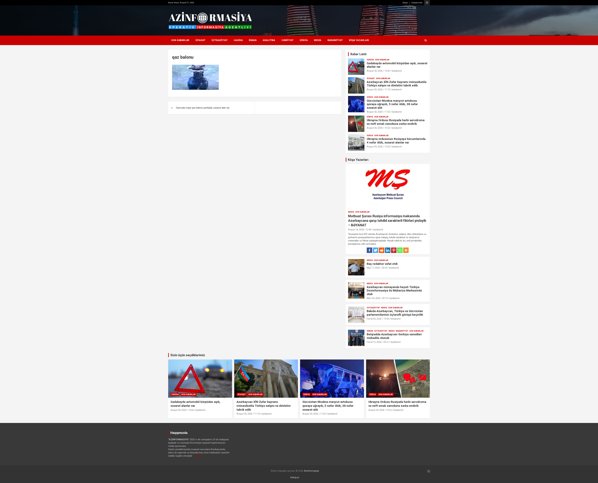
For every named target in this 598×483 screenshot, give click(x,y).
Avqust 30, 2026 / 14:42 (378, 71)
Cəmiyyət (287, 40)
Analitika (269, 40)
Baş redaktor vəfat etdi (382, 264)
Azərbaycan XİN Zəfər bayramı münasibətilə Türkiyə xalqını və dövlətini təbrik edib (396, 83)
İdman (252, 40)
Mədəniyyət (335, 40)
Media (317, 40)
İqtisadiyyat (220, 40)
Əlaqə (405, 2)
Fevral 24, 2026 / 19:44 (378, 319)
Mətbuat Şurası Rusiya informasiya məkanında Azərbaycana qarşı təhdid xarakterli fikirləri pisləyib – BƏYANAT (387, 220)
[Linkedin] (387, 250)
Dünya (304, 40)
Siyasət (200, 40)
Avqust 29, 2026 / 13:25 (378, 146)
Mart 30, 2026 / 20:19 (377, 298)
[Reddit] (381, 250)
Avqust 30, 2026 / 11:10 (378, 89)
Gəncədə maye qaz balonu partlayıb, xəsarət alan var (203, 107)
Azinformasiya (311, 470)
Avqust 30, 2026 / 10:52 (378, 128)
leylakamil (397, 71)
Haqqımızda (416, 2)
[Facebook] (369, 250)
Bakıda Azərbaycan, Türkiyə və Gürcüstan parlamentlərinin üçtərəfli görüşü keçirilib (395, 312)
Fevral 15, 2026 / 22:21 (378, 342)
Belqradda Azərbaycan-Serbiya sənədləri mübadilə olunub (394, 336)
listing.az (294, 477)
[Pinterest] (393, 250)
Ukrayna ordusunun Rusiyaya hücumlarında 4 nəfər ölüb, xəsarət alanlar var (396, 140)
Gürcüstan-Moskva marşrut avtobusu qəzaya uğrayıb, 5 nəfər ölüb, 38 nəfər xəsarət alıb (392, 104)
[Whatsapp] (400, 250)
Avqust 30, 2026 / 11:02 (378, 112)
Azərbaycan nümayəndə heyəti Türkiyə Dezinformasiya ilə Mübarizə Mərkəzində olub (394, 290)
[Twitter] (375, 250)
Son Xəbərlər (180, 40)
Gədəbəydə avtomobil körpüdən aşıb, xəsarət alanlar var (397, 65)
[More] (406, 250)
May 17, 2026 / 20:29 (377, 268)
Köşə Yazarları (359, 40)
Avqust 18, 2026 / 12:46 (359, 229)
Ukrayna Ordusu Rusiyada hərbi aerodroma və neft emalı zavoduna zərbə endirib (396, 122)
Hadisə (238, 40)
